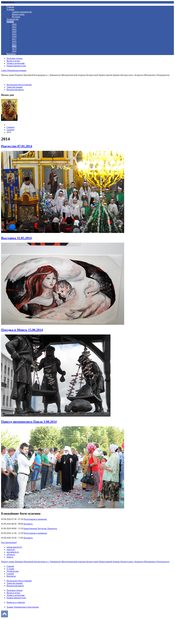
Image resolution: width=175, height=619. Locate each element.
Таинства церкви (15, 87)
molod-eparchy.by (14, 547)
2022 (14, 29)
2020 (14, 31)
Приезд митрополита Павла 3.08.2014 (29, 421)
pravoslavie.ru (13, 552)
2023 (14, 26)
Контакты (11, 54)
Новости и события (16, 602)
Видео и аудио (13, 61)
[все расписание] (9, 542)
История (16, 17)
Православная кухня (16, 66)
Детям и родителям (15, 63)
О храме (10, 9)
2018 (14, 36)
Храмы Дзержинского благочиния (23, 607)
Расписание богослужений (19, 84)
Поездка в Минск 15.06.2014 (22, 330)
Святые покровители (22, 12)
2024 (14, 24)
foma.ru (10, 557)
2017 (14, 39)
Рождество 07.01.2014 (16, 146)
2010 (14, 51)
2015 (14, 44)
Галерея (10, 22)
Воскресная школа (15, 89)
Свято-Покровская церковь (13, 70)
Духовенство (13, 19)
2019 (14, 34)
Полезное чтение (14, 58)
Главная (10, 7)
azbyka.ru (11, 554)
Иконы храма (18, 14)
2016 (14, 41)
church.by (11, 549)
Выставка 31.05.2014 (16, 238)
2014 (14, 46)
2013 (14, 49)
